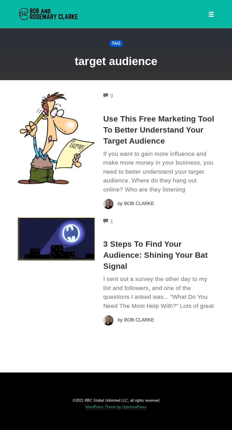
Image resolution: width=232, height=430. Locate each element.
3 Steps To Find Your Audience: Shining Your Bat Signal (155, 255)
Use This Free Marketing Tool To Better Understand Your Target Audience (158, 129)
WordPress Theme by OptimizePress (116, 407)
